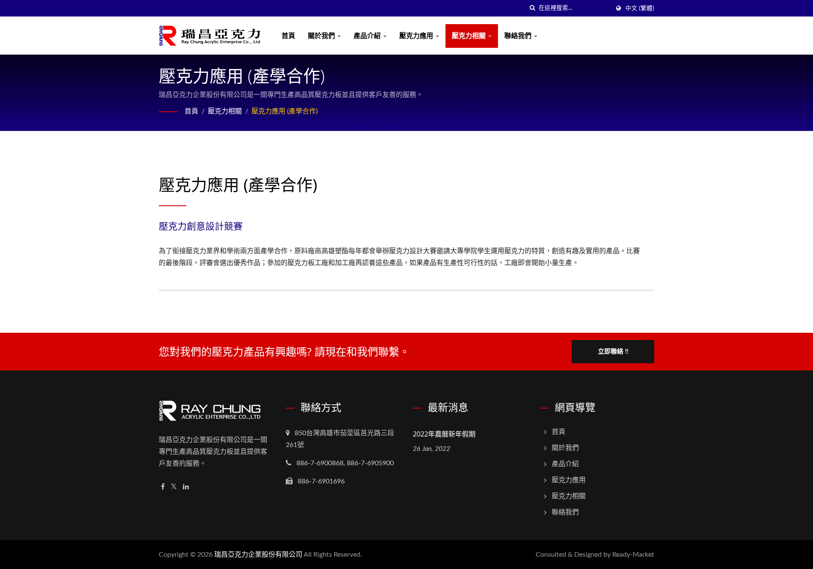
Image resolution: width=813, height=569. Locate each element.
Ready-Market (633, 554)
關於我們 (322, 36)
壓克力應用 (417, 36)
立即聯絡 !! (613, 351)
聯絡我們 (518, 36)
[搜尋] (532, 8)
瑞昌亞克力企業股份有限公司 (258, 554)
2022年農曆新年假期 (444, 434)
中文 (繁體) (639, 8)
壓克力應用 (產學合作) (285, 111)
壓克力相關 (469, 36)
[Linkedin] (186, 487)
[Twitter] (174, 487)
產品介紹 (368, 36)
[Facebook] (163, 487)
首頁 (288, 36)
